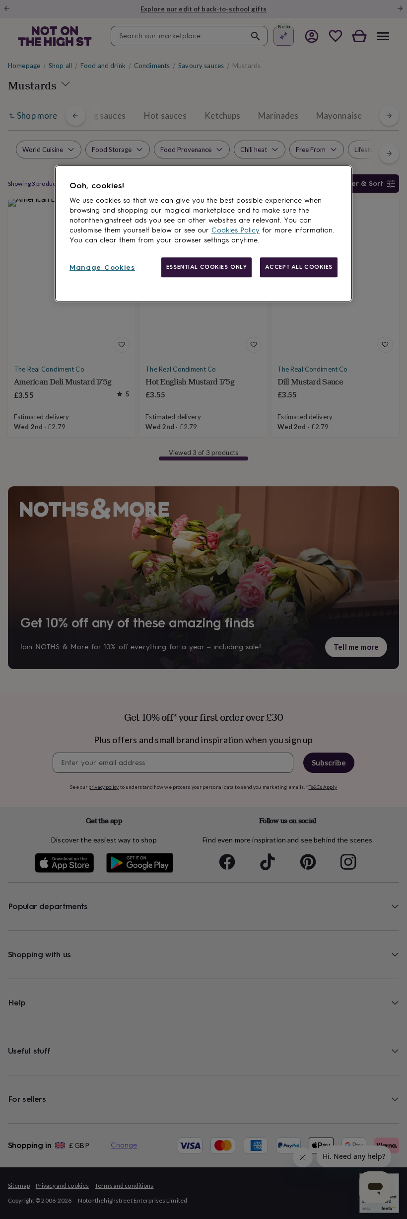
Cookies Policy (235, 230)
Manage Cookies (102, 267)
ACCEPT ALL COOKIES (299, 266)
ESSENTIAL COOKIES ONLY (206, 266)
